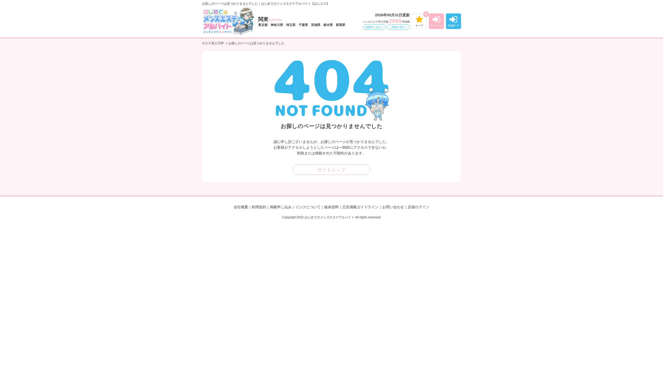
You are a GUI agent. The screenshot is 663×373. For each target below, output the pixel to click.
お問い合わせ (393, 207)
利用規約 (259, 207)
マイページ (436, 25)
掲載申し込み (373, 27)
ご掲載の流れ (397, 27)
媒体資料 (331, 207)
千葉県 (303, 25)
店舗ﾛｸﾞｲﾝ (453, 25)
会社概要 (241, 207)
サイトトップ (331, 170)
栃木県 (328, 25)
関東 (270, 19)
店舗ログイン (418, 207)
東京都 (263, 25)
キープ (419, 25)
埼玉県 (291, 25)
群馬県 (340, 25)
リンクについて (308, 207)
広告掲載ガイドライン (360, 207)
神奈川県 (277, 25)
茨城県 (315, 25)
